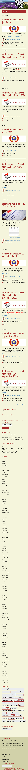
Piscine (16, 80)
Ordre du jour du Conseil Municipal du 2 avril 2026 (13, 94)
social (17, 712)
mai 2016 (4, 666)
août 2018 (4, 622)
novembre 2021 (5, 555)
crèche (4, 694)
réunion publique (11, 712)
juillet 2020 (4, 579)
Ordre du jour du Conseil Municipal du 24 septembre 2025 (13, 373)
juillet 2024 (4, 499)
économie (14, 721)
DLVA (13, 42)
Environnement (18, 321)
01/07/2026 (5, 15)
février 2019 (4, 608)
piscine (18, 45)
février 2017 (4, 653)
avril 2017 (4, 648)
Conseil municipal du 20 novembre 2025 (13, 255)
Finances (21, 42)
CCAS (3, 692)
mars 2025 (4, 485)
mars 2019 (4, 606)
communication (13, 692)
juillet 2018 (4, 624)
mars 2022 (4, 548)
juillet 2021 (4, 561)
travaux (22, 45)
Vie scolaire (9, 81)
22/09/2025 (5, 367)
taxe (13, 715)
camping (16, 689)
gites (12, 700)
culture (8, 694)
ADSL (4, 689)
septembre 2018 (5, 619)
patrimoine (14, 705)
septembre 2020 (5, 577)
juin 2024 (4, 501)
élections (9, 45)
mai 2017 (4, 646)
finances (17, 84)
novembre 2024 (5, 494)
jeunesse (14, 45)
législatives (9, 702)
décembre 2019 (5, 593)
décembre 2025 (5, 468)
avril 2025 (4, 483)
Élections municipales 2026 (14, 237)
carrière (22, 689)
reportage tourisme (7, 710)
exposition (20, 697)
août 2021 (4, 559)
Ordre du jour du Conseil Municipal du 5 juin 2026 (13, 55)
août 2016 (4, 662)
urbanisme (4, 283)
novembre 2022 (5, 535)
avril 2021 (4, 566)
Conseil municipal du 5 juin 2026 (12, 21)
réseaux (10, 43)
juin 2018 (4, 626)
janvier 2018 (4, 635)
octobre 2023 (5, 514)
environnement (8, 697)
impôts (16, 700)
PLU (7, 280)
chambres (8, 692)
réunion (4, 712)
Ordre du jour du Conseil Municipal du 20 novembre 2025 (13, 295)
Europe (16, 697)
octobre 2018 (5, 617)
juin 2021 (4, 564)
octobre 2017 (5, 640)
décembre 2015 (5, 677)
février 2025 (4, 488)
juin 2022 (4, 541)
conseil (4, 45)
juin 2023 (4, 521)
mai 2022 (4, 543)
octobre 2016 (5, 657)
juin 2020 (4, 581)
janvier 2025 (4, 490)
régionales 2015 (21, 710)
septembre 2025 (5, 474)
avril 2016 (4, 669)
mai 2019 (4, 602)
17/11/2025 (4, 288)
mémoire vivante (6, 705)
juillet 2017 (4, 642)
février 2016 (4, 673)
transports (5, 718)
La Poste (5, 702)
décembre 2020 (5, 572)
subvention (6, 715)
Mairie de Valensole (6, 754)
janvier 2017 (4, 655)
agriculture (9, 689)
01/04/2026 (5, 88)
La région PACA (5, 761)
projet (8, 708)
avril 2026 (4, 463)
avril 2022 (4, 546)
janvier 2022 (4, 550)
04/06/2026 (5, 50)
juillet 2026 (4, 459)
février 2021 (4, 568)
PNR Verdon (4, 43)
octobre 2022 (5, 537)
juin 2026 (4, 461)
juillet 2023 (4, 519)
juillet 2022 (4, 539)
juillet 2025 (4, 476)
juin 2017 (4, 644)
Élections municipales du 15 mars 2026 (13, 205)
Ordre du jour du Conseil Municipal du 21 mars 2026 (13, 166)
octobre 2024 (5, 497)
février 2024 (4, 508)
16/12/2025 (5, 249)
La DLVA (3, 756)
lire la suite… (18, 36)
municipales (15, 702)
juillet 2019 (4, 597)
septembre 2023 (5, 517)
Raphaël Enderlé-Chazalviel (13, 39)
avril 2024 (4, 503)
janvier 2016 (4, 675)
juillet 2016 (4, 664)
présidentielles (13, 708)
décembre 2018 (5, 613)
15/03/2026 (5, 199)
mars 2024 (4, 505)
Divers (13, 279)
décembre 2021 (5, 552)
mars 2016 (4, 671)
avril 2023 (4, 526)
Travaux (8, 322)
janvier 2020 (4, 590)
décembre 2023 (5, 512)
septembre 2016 (5, 660)
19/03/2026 (5, 160)
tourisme (18, 715)
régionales (14, 710)
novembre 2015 (5, 680)
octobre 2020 (5, 575)
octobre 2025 (5, 472)
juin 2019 (4, 599)
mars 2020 (4, 586)
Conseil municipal (7, 42)
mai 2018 (4, 628)
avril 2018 (4, 631)
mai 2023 (4, 523)
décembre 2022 (5, 532)
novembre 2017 (5, 637)
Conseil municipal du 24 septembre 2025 (13, 335)
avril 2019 (4, 604)
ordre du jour (10, 36)
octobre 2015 (5, 682)
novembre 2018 (5, 615)
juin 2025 (4, 479)
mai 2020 (4, 584)
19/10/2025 (5, 329)
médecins (21, 702)
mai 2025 (4, 481)
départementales (19, 694)
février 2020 (4, 588)
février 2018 (4, 633)
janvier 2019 (4, 610)
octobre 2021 (5, 557)
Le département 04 (6, 759)
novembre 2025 (5, 470)
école (8, 84)
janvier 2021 (4, 570)
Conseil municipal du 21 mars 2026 (13, 131)
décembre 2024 (5, 492)
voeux (4, 721)
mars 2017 (4, 651)
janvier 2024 (4, 510)
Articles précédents (20, 404)
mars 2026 (4, 465)
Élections (17, 42)
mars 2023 (4, 528)
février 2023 (4, 530)
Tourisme (4, 81)
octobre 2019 (5, 595)
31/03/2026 (5, 125)
